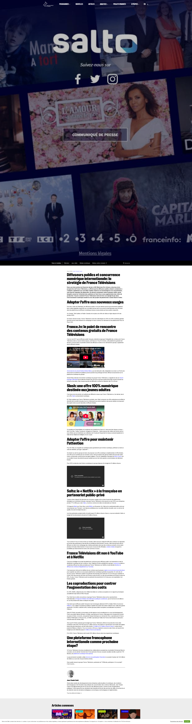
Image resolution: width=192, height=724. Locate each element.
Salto (84, 503)
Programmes (64, 4)
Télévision (66, 263)
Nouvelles (79, 4)
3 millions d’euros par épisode (93, 629)
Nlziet (75, 506)
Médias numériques (85, 263)
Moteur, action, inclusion (98, 263)
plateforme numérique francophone (83, 653)
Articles (91, 4)
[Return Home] (48, 4)
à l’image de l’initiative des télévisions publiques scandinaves (91, 598)
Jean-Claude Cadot (77, 271)
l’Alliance (69, 605)
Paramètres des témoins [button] (176, 721)
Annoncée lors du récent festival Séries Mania (79, 371)
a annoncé (116, 563)
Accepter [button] (187, 721)
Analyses (103, 4)
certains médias (110, 547)
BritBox (91, 506)
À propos (134, 4)
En (145, 4)
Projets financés (119, 4)
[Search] (124, 263)
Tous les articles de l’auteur (73, 693)
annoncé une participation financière (95, 657)
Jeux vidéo (74, 263)
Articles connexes (63, 705)
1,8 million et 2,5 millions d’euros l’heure (103, 626)
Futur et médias (56, 263)
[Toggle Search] (148, 4)
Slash (73, 396)
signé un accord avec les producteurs (114, 570)
